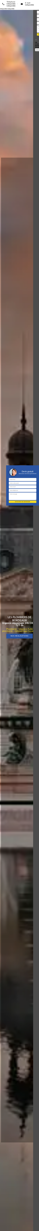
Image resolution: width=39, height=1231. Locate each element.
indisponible (29, 5)
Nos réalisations (19, 636)
